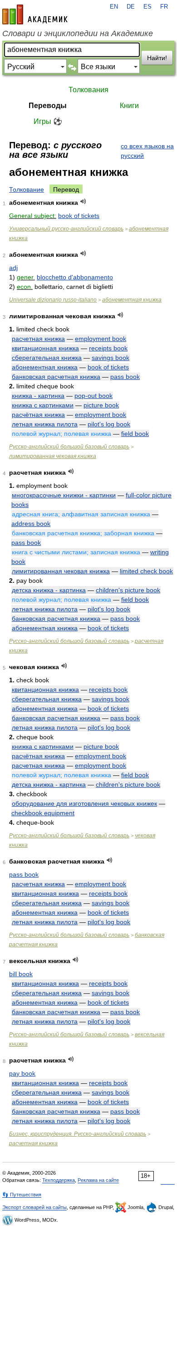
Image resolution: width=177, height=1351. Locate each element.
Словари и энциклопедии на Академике (77, 33)
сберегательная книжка (47, 357)
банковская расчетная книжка (56, 376)
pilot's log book (109, 424)
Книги (129, 105)
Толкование (26, 189)
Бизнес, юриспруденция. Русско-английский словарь (77, 1134)
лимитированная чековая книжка (52, 456)
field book (135, 433)
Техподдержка (58, 1180)
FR (164, 7)
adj (13, 267)
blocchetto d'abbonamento (75, 277)
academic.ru (35, 14)
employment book (100, 338)
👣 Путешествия (21, 1194)
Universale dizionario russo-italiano (53, 300)
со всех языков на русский (147, 150)
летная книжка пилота (45, 424)
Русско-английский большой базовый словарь (69, 447)
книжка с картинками (43, 405)
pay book (22, 1073)
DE (131, 7)
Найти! (157, 57)
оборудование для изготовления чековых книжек (84, 803)
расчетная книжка (38, 338)
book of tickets (78, 215)
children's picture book (128, 590)
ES (147, 7)
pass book (125, 376)
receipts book (108, 348)
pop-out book (93, 395)
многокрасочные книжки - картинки (64, 495)
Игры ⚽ (48, 121)
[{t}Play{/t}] (83, 201)
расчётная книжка (38, 414)
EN (114, 7)
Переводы (48, 105)
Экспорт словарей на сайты (34, 1207)
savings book (110, 357)
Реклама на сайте (98, 1180)
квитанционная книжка (45, 348)
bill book (21, 974)
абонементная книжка (132, 300)
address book (30, 523)
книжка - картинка (38, 395)
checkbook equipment (42, 813)
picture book (101, 405)
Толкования (88, 90)
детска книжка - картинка (49, 590)
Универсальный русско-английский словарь (66, 229)
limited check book (146, 571)
